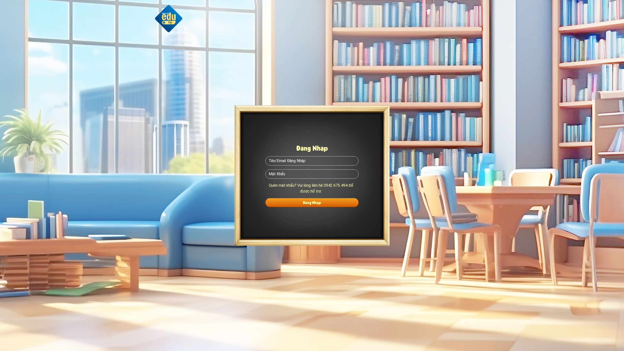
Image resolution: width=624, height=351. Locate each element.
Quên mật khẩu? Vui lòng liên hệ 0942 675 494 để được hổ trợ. (311, 188)
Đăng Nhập (312, 202)
